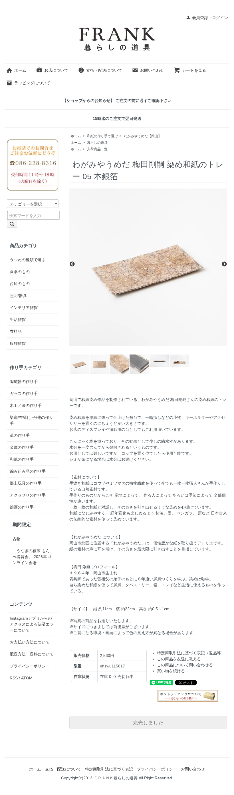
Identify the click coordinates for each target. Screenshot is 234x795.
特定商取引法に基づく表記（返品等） (191, 653)
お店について (56, 70)
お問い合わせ (152, 70)
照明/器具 (18, 295)
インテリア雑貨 (24, 307)
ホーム (20, 70)
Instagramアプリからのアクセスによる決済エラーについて (32, 624)
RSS (14, 678)
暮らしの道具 (97, 143)
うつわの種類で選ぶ (28, 259)
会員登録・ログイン (210, 17)
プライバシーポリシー (30, 666)
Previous (72, 264)
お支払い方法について (30, 642)
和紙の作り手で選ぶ (102, 136)
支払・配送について (104, 70)
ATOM (27, 678)
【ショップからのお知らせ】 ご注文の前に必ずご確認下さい (117, 100)
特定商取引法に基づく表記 (109, 769)
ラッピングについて (32, 83)
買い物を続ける (171, 671)
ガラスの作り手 (24, 393)
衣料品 (16, 331)
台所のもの (20, 283)
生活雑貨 (18, 319)
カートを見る (194, 70)
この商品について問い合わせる (185, 665)
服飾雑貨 (18, 343)
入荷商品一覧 (97, 149)
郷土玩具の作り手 (26, 483)
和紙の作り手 (22, 459)
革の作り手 (20, 435)
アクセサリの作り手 (28, 495)
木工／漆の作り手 (26, 405)
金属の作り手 (22, 447)
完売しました (148, 722)
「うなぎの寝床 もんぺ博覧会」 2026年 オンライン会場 (32, 556)
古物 (17, 538)
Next (224, 264)
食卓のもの (20, 271)
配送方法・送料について (32, 654)
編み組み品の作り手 (28, 471)
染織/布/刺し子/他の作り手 (31, 420)
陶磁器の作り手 (24, 381)
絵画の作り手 (22, 507)
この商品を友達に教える (179, 659)
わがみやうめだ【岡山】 (143, 136)
